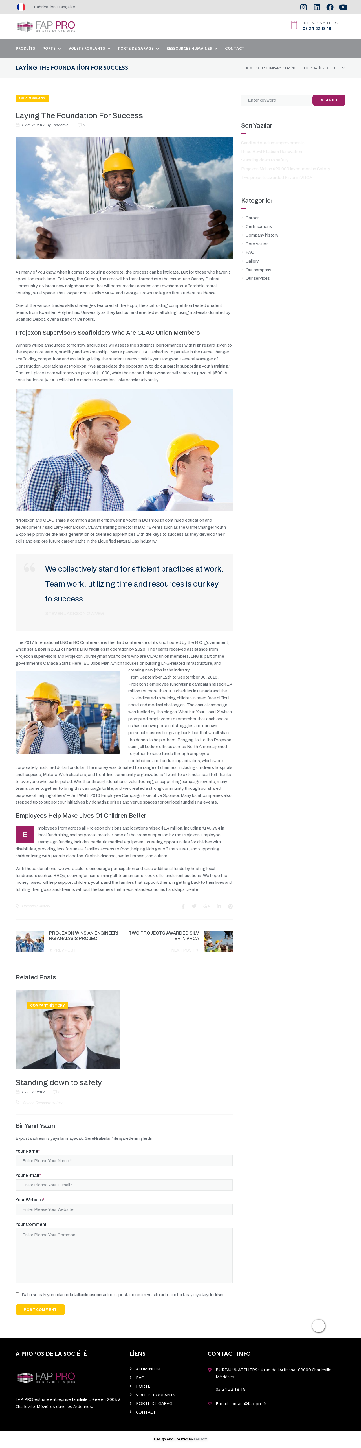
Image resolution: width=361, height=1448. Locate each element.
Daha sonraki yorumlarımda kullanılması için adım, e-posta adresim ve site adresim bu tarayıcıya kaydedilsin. (123, 1294)
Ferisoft (200, 1439)
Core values (257, 244)
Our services (258, 278)
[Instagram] (303, 7)
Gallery (252, 261)
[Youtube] (343, 7)
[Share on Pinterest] (230, 907)
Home (249, 68)
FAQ (250, 252)
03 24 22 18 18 (317, 28)
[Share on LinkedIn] (219, 907)
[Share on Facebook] (183, 907)
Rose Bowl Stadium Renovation (271, 151)
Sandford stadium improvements (273, 143)
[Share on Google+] (206, 907)
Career (28, 1103)
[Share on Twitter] (194, 907)
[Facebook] (329, 7)
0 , (59, 1092)
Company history (36, 906)
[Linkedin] (316, 7)
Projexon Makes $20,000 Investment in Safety (285, 169)
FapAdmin (60, 125)
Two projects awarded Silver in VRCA (276, 177)
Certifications (259, 226)
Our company (269, 68)
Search (329, 100)
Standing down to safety (59, 1082)
